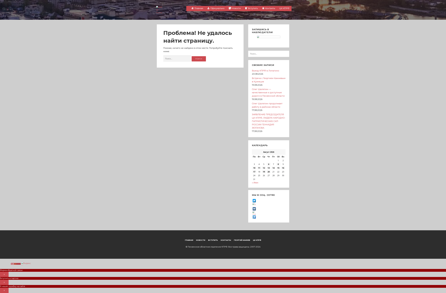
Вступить (213, 240)
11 (259, 168)
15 (278, 168)
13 (269, 168)
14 (273, 168)
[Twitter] (254, 200)
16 (283, 168)
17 (254, 171)
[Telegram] (254, 217)
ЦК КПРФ (284, 8)
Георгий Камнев (242, 240)
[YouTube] (254, 204)
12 (264, 168)
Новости (200, 240)
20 (269, 171)
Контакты (226, 240)
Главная (189, 240)
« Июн (255, 182)
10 (254, 168)
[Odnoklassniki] (254, 212)
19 (264, 171)
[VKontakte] (254, 208)
